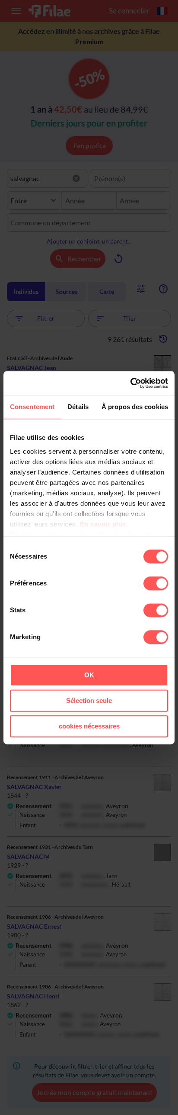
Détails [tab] (78, 406)
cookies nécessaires (89, 726)
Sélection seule (89, 700)
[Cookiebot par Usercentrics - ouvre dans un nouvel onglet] (130, 383)
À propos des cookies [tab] (135, 406)
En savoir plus (103, 524)
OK (89, 675)
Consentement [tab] (32, 406)
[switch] (155, 583)
